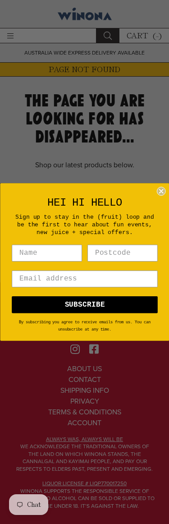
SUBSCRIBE (84, 305)
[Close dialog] (160, 191)
